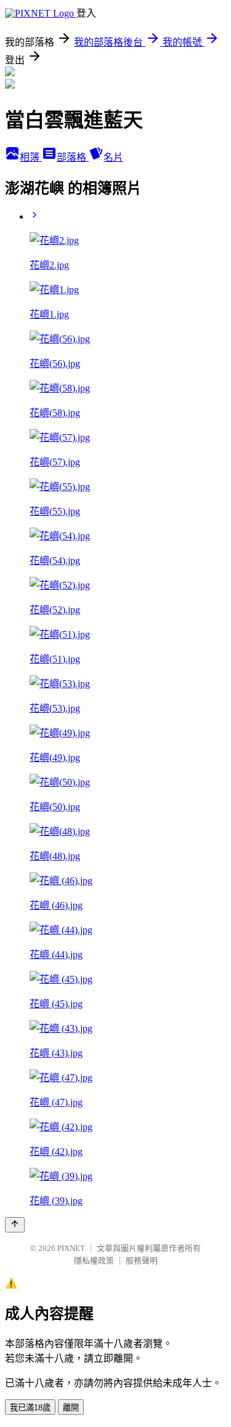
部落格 (73, 157)
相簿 (31, 157)
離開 (71, 1407)
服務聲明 (142, 1260)
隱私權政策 (94, 1260)
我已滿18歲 (30, 1407)
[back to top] (15, 1224)
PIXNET (71, 1248)
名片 (113, 157)
